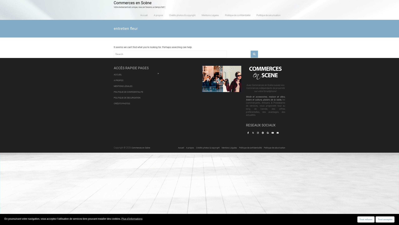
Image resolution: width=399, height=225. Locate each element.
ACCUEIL (118, 74)
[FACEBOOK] (248, 133)
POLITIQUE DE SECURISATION (127, 98)
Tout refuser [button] (365, 219)
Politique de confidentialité (237, 15)
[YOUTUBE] (273, 133)
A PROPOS (118, 80)
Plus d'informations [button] (131, 219)
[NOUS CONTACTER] (278, 133)
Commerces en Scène (132, 3)
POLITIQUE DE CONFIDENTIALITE (128, 92)
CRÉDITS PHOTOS (122, 103)
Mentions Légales (210, 15)
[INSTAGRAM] (258, 133)
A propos (158, 15)
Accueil (144, 15)
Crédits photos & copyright (182, 15)
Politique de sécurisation (269, 15)
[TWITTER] (253, 133)
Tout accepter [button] (385, 219)
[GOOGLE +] (268, 133)
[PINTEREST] (263, 133)
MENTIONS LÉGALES (123, 86)
